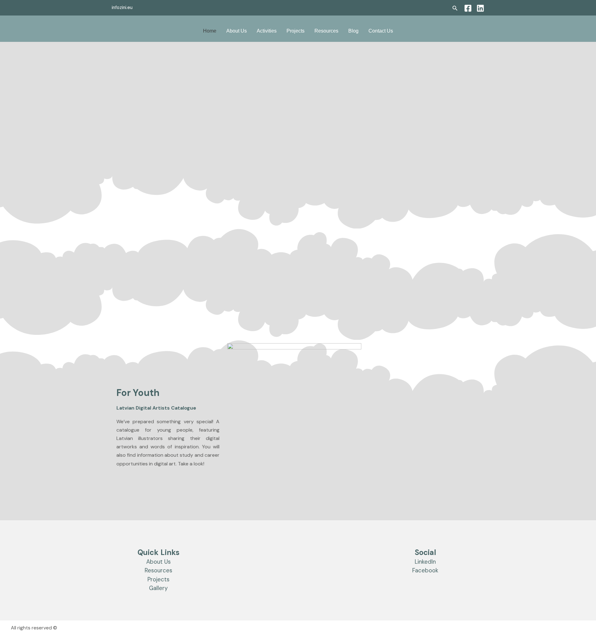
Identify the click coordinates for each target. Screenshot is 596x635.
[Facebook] (468, 8)
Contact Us (380, 30)
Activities (267, 30)
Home (209, 30)
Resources (326, 30)
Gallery (158, 588)
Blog (353, 30)
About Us (236, 30)
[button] (455, 8)
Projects (296, 30)
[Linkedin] (480, 8)
